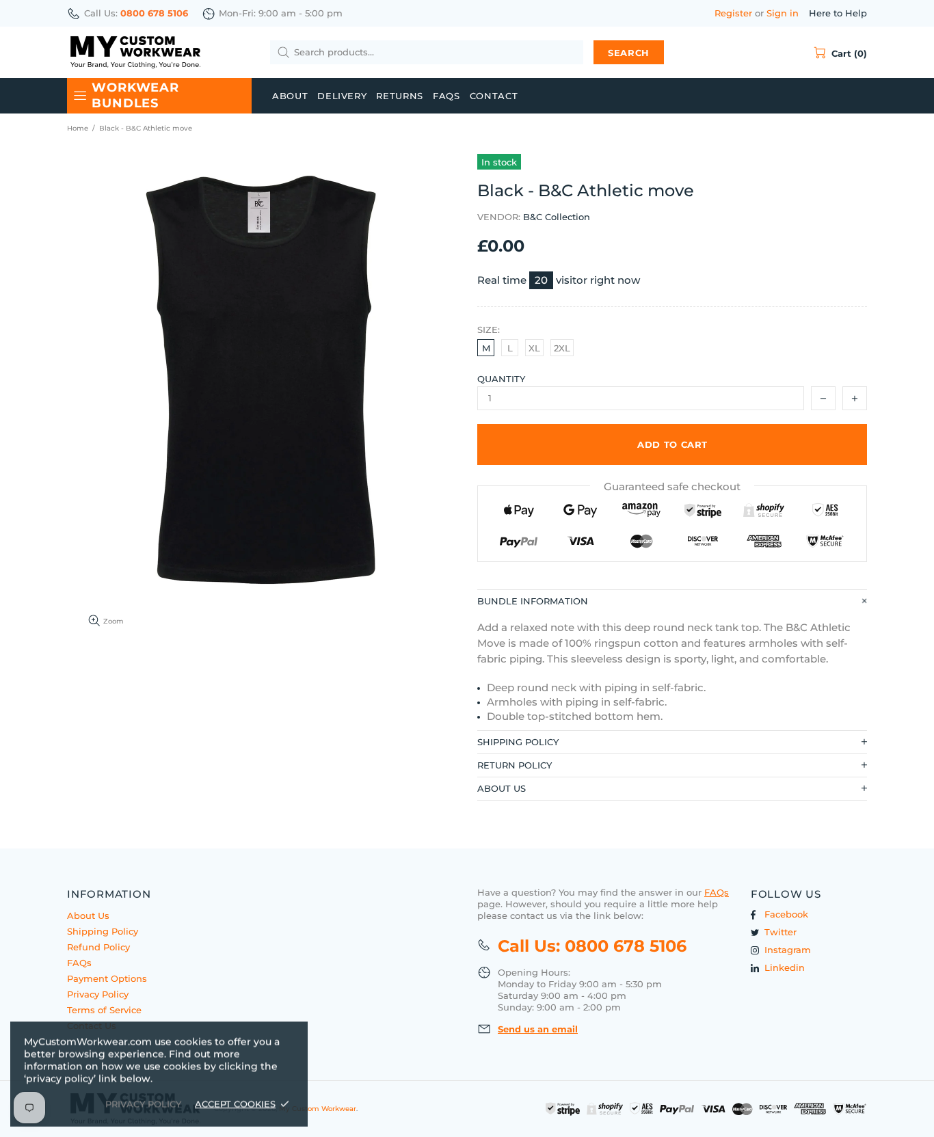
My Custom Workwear (135, 52)
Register (733, 13)
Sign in (782, 13)
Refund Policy (98, 946)
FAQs (79, 962)
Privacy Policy (98, 994)
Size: (488, 329)
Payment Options (107, 978)
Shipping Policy (102, 931)
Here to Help (838, 13)
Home (77, 128)
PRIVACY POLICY (143, 1103)
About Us (88, 915)
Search (629, 52)
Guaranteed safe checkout (672, 486)
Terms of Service (104, 1009)
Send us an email (538, 1029)
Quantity (501, 378)
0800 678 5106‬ (154, 13)
